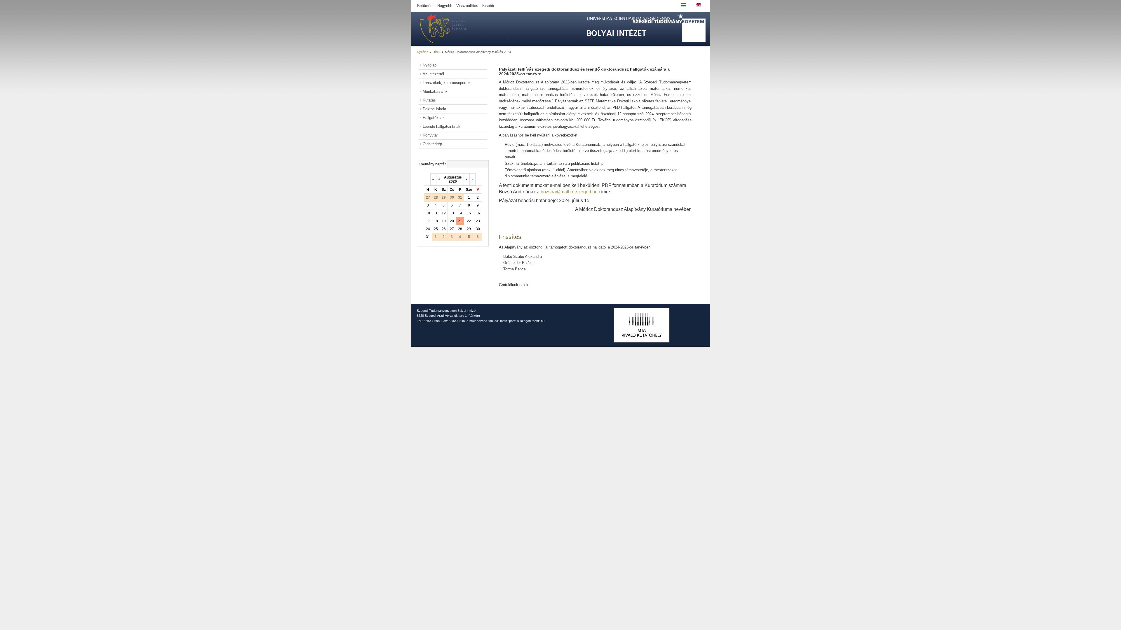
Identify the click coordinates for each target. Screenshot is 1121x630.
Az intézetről (433, 74)
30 (478, 229)
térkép (474, 315)
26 (444, 229)
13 (452, 213)
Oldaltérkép (432, 144)
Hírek (437, 52)
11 (436, 213)
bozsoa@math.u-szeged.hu (569, 191)
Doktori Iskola (434, 109)
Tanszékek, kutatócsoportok (447, 82)
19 (444, 221)
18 (436, 221)
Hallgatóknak (434, 118)
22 (469, 221)
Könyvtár (430, 135)
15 (469, 213)
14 (460, 213)
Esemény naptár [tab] (432, 164)
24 (428, 229)
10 (428, 213)
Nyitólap (422, 52)
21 (460, 221)
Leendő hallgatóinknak (441, 126)
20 (452, 221)
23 (478, 221)
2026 (453, 181)
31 (428, 237)
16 (478, 213)
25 (436, 229)
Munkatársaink (435, 91)
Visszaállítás (467, 6)
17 (428, 221)
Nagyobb (444, 6)
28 (460, 229)
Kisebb (488, 6)
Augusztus (453, 177)
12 (444, 213)
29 (469, 229)
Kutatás (429, 100)
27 (452, 229)
